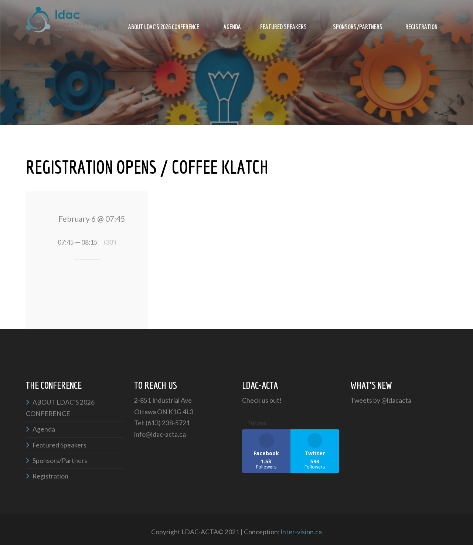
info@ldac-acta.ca (160, 434)
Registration (421, 27)
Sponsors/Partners (357, 27)
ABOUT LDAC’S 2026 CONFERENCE (163, 27)
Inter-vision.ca (301, 532)
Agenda (232, 27)
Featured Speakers (283, 27)
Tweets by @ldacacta (380, 400)
